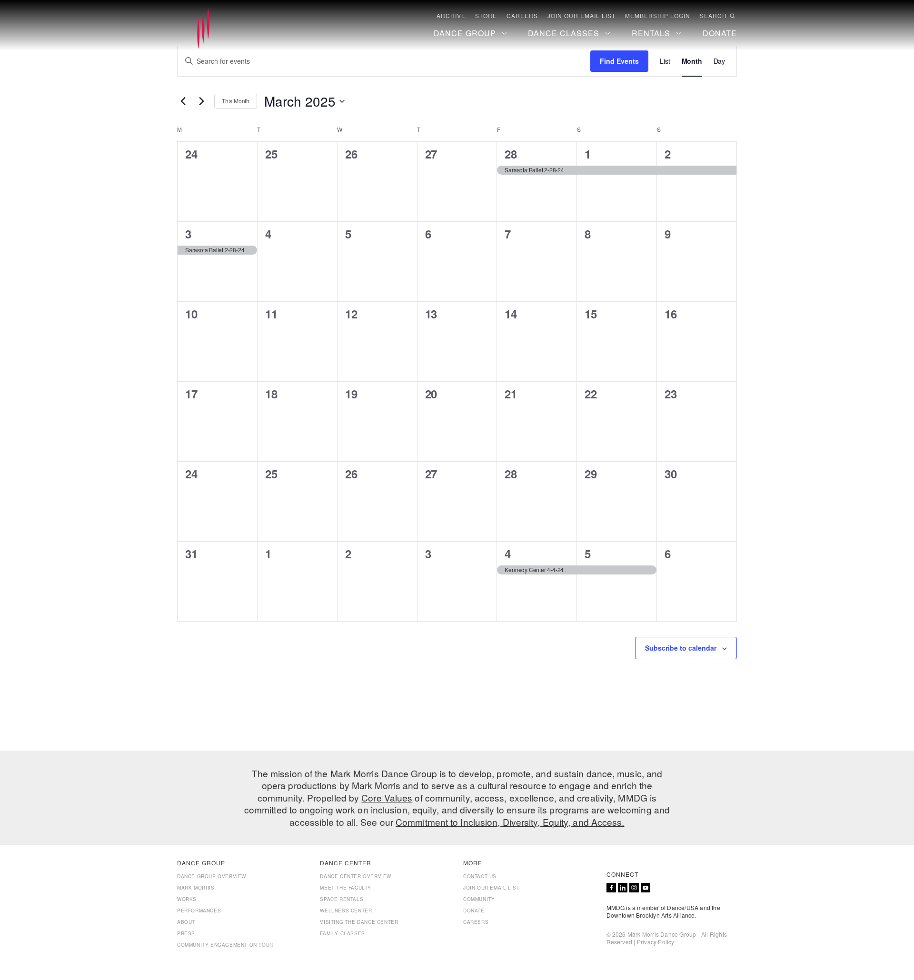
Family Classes (342, 933)
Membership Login (657, 16)
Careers (522, 16)
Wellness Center (346, 910)
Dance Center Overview (355, 876)
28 (511, 154)
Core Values (386, 797)
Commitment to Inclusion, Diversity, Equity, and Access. (510, 821)
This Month (235, 101)
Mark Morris (196, 887)
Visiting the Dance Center (359, 922)
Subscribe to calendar (680, 648)
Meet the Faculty (345, 887)
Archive (451, 16)
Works (187, 899)
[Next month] (201, 101)
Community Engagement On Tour (225, 944)
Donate (474, 910)
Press (186, 933)
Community (479, 899)
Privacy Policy (656, 942)
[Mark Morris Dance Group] (203, 29)
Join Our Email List (581, 16)
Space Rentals (341, 899)
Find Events (619, 61)
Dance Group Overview (211, 876)
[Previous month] (183, 101)
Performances (199, 910)
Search (713, 16)
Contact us (480, 876)
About (186, 922)
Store (486, 16)
